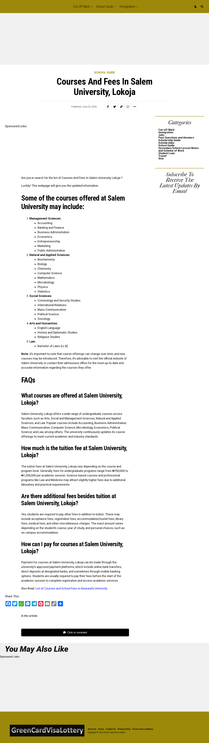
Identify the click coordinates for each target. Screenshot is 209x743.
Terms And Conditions (142, 729)
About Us (92, 729)
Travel (162, 155)
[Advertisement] (98, 40)
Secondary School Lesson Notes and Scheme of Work (178, 149)
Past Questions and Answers (176, 137)
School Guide (104, 6)
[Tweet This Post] (115, 107)
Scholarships (166, 142)
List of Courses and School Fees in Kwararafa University (71, 588)
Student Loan (166, 153)
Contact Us (110, 729)
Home (101, 729)
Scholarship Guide (169, 140)
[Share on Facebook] (108, 107)
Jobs (161, 135)
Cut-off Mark (81, 6)
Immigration (127, 6)
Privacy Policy (123, 729)
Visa (161, 158)
